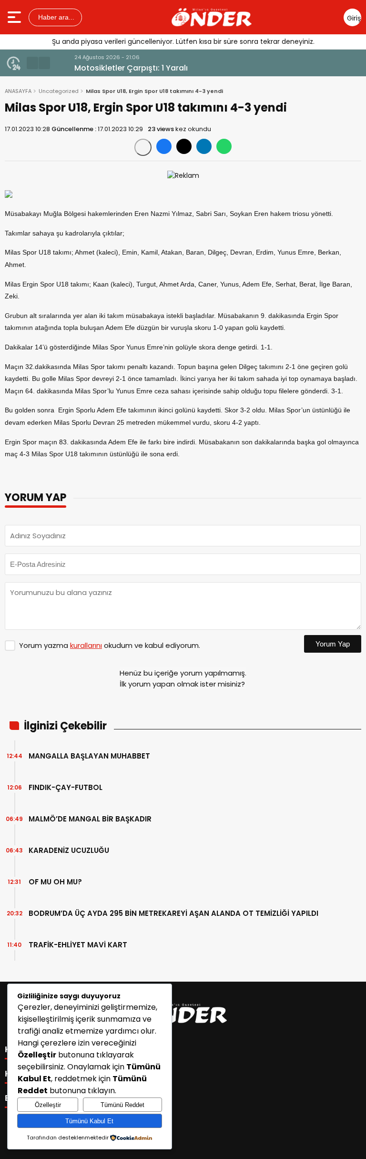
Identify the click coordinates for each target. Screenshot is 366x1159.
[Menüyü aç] (15, 17)
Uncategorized (59, 91)
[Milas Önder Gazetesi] (211, 17)
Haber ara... (55, 17)
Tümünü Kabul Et (89, 1121)
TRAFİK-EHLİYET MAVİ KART (78, 945)
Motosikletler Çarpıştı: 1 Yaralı (114, 67)
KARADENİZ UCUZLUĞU (69, 850)
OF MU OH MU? (55, 882)
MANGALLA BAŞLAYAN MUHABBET (89, 756)
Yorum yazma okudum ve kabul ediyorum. (109, 645)
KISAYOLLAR (32, 1073)
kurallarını (86, 645)
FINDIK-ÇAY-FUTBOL (65, 787)
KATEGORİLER (36, 1049)
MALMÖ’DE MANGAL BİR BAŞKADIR (90, 819)
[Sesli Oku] (143, 147)
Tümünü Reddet (122, 1104)
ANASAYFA (18, 91)
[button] (32, 63)
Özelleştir (48, 1104)
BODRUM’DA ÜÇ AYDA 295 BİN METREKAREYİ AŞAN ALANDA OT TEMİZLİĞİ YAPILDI (173, 913)
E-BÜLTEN (26, 1098)
